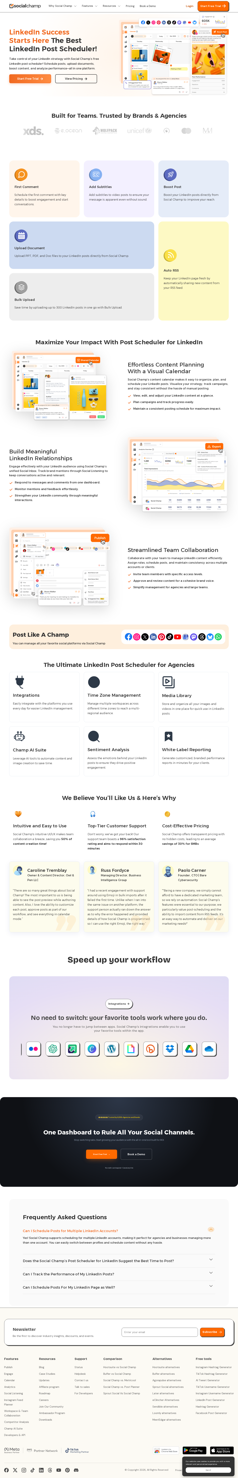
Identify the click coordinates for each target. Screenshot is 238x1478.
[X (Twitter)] (15, 1470)
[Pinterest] (67, 1470)
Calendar (9, 1380)
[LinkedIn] (41, 1470)
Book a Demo (148, 6)
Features (87, 6)
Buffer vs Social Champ (117, 1374)
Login (189, 6)
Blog (41, 1367)
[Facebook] (6, 1470)
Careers (44, 1400)
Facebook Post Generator (211, 1413)
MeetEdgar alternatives (166, 1419)
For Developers (84, 1393)
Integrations (119, 1004)
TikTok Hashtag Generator (212, 1374)
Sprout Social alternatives (168, 1387)
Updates (44, 1380)
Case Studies (47, 1374)
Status (79, 1367)
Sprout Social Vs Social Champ (121, 1393)
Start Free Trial (210, 6)
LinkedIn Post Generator (210, 1400)
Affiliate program (49, 1387)
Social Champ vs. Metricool (119, 1380)
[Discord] (76, 1470)
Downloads (45, 1419)
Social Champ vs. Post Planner (121, 1387)
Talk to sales (82, 1387)
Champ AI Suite (13, 1428)
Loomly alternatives (164, 1413)
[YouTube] (58, 1470)
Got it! (208, 1470)
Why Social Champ (60, 6)
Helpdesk (80, 1374)
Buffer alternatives (163, 1374)
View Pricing (74, 78)
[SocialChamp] (25, 6)
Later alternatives (163, 1393)
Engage (8, 1374)
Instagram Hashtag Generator (214, 1367)
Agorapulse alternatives (166, 1380)
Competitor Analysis (16, 1422)
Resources (109, 6)
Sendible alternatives (165, 1406)
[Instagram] (24, 1470)
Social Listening (13, 1393)
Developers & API (14, 1435)
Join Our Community (51, 1406)
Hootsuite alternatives (166, 1367)
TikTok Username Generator (213, 1387)
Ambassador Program (52, 1413)
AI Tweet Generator (208, 1380)
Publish (8, 1367)
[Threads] (50, 1470)
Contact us (81, 1380)
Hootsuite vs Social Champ (119, 1367)
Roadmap (44, 1393)
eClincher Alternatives (165, 1400)
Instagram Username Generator (215, 1393)
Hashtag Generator (207, 1406)
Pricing (130, 6)
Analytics (9, 1387)
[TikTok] (32, 1470)
